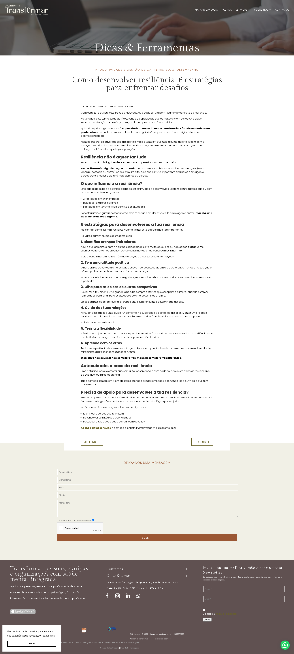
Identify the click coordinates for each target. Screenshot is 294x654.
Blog (170, 70)
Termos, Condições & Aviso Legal (89, 642)
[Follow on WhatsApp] (138, 595)
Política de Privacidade (226, 613)
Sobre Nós (261, 10)
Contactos (282, 10)
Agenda (227, 10)
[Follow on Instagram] (117, 595)
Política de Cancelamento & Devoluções (122, 642)
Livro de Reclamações (129, 648)
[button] (285, 645)
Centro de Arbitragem (109, 648)
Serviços (241, 10)
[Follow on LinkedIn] (128, 595)
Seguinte (202, 442)
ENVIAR (207, 619)
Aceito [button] (31, 643)
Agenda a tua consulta (96, 428)
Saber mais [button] (48, 635)
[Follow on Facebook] (107, 595)
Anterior (92, 442)
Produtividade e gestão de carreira (129, 70)
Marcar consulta (206, 10)
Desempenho (188, 70)
